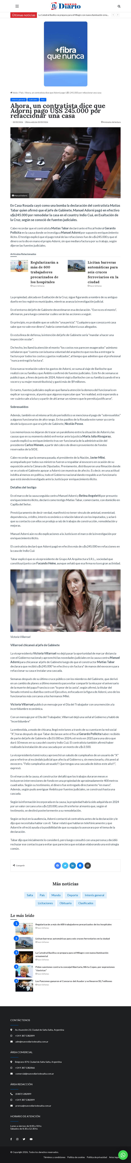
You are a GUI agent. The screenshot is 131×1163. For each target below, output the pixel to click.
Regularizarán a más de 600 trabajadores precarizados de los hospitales (44, 272)
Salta (30, 895)
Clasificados (85, 903)
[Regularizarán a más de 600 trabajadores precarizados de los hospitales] (19, 266)
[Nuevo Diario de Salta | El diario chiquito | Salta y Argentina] (65, 6)
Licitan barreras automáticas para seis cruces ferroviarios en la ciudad (103, 272)
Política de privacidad (97, 1157)
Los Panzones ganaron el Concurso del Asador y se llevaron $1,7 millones (73, 981)
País (21, 92)
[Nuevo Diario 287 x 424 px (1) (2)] (66, 54)
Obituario (66, 903)
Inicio (15, 92)
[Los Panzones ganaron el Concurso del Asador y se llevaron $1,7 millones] (24, 986)
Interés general (18, 99)
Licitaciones (45, 903)
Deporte (72, 895)
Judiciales (33, 99)
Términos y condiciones (54, 1157)
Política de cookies (76, 1157)
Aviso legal (114, 1157)
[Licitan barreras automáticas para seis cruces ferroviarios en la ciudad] (76, 266)
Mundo (56, 895)
